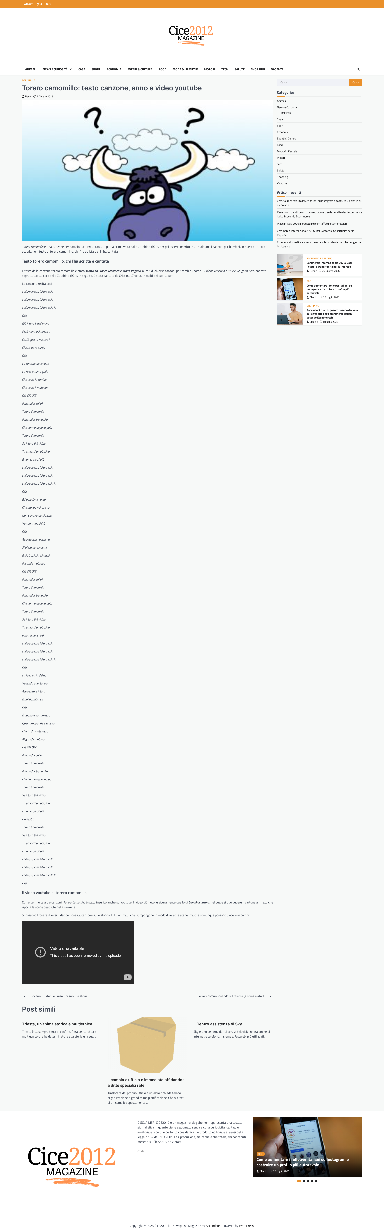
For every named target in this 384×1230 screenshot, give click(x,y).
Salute (240, 69)
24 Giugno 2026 (331, 271)
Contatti (142, 1151)
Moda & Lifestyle (185, 69)
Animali (30, 69)
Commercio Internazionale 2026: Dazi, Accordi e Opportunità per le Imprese (330, 265)
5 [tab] (316, 1181)
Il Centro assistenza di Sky (217, 1024)
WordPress (246, 1225)
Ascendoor (213, 1225)
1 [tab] (299, 1181)
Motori (209, 69)
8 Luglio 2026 (330, 322)
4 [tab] (312, 1181)
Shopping (258, 69)
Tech (224, 69)
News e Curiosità (55, 69)
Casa (81, 69)
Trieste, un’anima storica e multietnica (57, 1024)
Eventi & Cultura (140, 69)
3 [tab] (308, 1181)
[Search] (358, 69)
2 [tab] (304, 1181)
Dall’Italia (286, 113)
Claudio (314, 297)
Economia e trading (319, 258)
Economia (114, 69)
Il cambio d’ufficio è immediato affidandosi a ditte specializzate (146, 1083)
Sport (96, 69)
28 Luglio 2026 (331, 297)
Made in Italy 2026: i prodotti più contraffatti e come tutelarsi (312, 223)
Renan (28, 96)
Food (162, 69)
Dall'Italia (28, 80)
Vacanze (277, 69)
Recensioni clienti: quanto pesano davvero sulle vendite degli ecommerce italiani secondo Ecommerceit (332, 314)
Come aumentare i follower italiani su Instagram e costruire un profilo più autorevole (329, 289)
